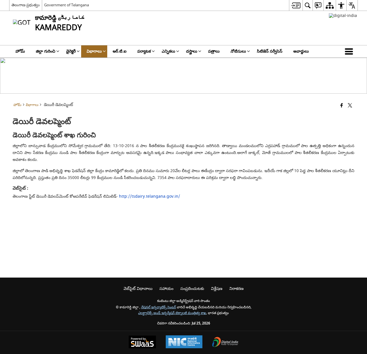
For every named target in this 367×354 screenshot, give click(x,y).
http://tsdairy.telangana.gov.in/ (149, 196)
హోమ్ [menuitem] (20, 51)
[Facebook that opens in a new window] (341, 105)
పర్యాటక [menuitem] (144, 51)
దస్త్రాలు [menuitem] (191, 51)
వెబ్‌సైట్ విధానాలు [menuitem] (138, 289)
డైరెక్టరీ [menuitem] (71, 51)
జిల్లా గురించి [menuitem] (45, 51)
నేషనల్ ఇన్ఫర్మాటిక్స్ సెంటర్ (158, 307)
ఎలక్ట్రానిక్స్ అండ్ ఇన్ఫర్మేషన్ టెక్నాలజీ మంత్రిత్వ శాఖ (172, 313)
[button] (350, 51)
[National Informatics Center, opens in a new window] (184, 342)
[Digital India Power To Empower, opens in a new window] (225, 342)
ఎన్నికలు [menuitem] (168, 51)
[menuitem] (295, 5)
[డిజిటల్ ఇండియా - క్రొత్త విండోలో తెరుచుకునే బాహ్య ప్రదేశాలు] (343, 16)
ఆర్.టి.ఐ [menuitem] (119, 51)
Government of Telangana (66, 5)
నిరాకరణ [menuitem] (236, 289)
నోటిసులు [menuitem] (238, 51)
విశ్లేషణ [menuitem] (216, 289)
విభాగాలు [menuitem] (94, 51)
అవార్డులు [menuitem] (301, 51)
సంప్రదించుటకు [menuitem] (192, 289)
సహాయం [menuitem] (166, 289)
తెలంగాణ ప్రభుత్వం (25, 5)
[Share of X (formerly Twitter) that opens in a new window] (350, 105)
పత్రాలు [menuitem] (214, 51)
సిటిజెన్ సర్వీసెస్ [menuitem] (269, 51)
